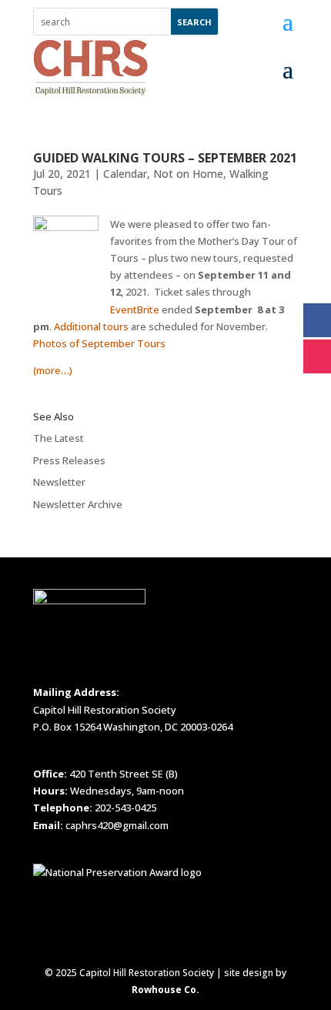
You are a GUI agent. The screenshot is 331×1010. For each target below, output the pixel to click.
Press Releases (69, 460)
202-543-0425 (125, 807)
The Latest (58, 438)
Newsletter (59, 482)
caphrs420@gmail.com (117, 825)
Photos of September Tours (99, 343)
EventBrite (134, 309)
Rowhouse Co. (165, 989)
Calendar (125, 173)
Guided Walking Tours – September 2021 (165, 157)
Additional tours (91, 326)
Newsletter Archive (77, 504)
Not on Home (188, 173)
